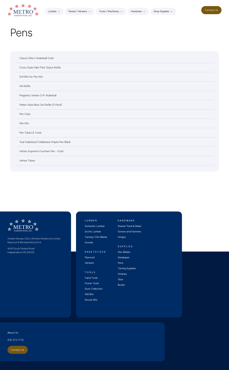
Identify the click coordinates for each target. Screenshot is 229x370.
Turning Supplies (127, 268)
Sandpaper (123, 257)
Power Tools (92, 283)
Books (121, 284)
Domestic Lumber (95, 226)
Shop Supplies (161, 11)
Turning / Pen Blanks (96, 236)
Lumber (52, 11)
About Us (12, 332)
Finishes (122, 273)
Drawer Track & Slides (129, 226)
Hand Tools (91, 277)
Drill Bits (89, 294)
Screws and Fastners (129, 231)
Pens (120, 262)
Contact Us (211, 10)
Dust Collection (94, 288)
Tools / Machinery (109, 11)
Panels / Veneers (77, 11)
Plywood (90, 257)
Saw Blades (124, 251)
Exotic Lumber (93, 231)
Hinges (122, 236)
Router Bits (91, 299)
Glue (120, 279)
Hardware (136, 11)
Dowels (89, 242)
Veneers (89, 262)
